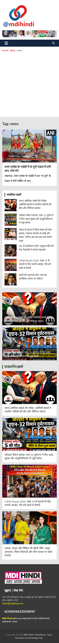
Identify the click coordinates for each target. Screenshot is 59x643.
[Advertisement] (29, 83)
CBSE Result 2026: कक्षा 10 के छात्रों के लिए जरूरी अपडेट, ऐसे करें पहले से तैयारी (35, 264)
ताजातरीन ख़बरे (13, 366)
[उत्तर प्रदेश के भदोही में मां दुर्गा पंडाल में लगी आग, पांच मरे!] (29, 145)
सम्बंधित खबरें (14, 194)
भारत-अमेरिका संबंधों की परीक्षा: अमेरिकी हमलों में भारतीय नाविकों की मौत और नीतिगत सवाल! (35, 204)
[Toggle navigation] (6, 43)
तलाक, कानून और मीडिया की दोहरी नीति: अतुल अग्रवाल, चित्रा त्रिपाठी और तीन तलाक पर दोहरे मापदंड (28, 552)
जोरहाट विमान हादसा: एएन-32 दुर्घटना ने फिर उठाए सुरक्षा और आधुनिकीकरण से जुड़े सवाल (36, 219)
